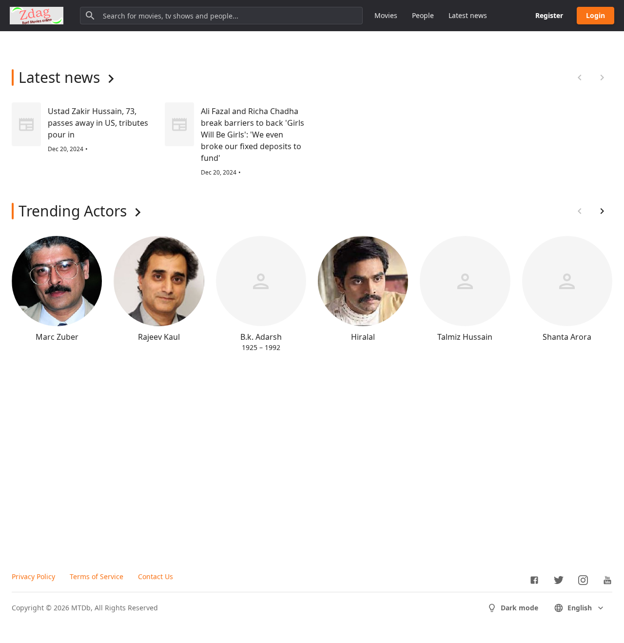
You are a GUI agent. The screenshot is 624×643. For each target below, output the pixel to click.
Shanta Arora (567, 336)
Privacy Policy (33, 576)
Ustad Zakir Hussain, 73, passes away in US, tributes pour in (98, 123)
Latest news (467, 15)
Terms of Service (96, 576)
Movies (385, 15)
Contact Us (155, 576)
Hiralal (363, 336)
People (423, 15)
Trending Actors (73, 211)
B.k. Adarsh (261, 336)
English (579, 607)
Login (595, 15)
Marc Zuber (57, 336)
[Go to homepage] (36, 15)
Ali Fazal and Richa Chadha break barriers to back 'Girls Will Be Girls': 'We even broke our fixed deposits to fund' (252, 134)
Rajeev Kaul (159, 336)
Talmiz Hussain (464, 336)
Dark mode (519, 607)
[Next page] (602, 211)
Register (549, 15)
